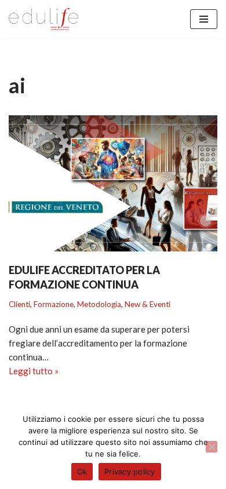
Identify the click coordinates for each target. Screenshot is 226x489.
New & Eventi (147, 304)
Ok (82, 471)
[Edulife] (43, 19)
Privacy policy (129, 471)
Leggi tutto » (34, 371)
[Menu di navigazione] (203, 19)
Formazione (54, 304)
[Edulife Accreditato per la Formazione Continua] (113, 183)
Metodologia (99, 304)
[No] (211, 446)
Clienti (19, 304)
